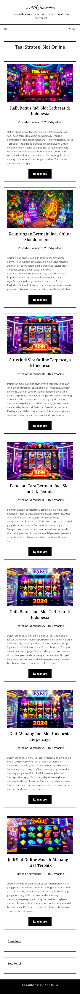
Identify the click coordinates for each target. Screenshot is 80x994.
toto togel (14, 963)
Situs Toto (14, 941)
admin (58, 122)
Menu (72, 29)
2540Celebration (40, 7)
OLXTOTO (51, 984)
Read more (40, 173)
